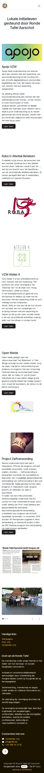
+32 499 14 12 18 (13, 744)
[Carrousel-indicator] (3, 618)
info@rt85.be (11, 742)
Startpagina (7, 639)
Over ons (6, 642)
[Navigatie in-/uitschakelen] (39, 5)
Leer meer (8, 126)
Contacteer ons (9, 645)
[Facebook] (5, 751)
